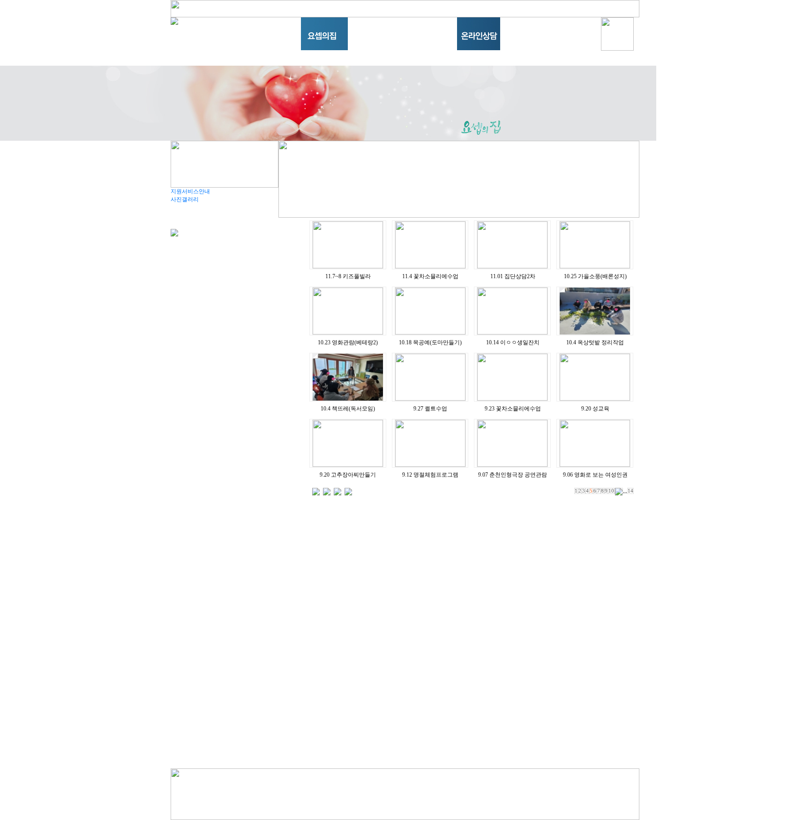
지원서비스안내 (190, 191)
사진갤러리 (185, 199)
